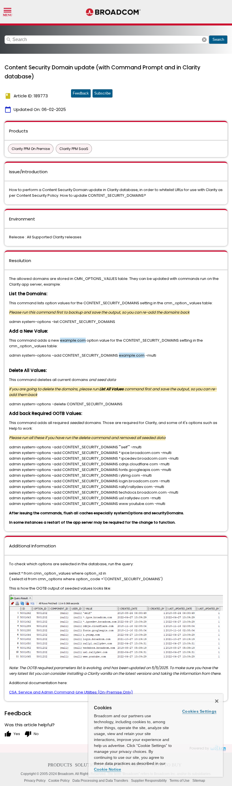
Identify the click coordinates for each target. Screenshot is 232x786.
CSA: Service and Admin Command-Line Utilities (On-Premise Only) (71, 692)
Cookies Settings (199, 711)
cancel (204, 39)
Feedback (81, 93)
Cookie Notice (107, 769)
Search (218, 39)
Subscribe (102, 93)
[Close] (216, 701)
